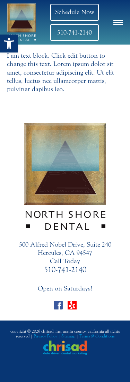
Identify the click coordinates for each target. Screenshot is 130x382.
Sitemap (68, 336)
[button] (9, 43)
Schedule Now (74, 12)
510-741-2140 (74, 32)
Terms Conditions (96, 336)
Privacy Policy (45, 336)
